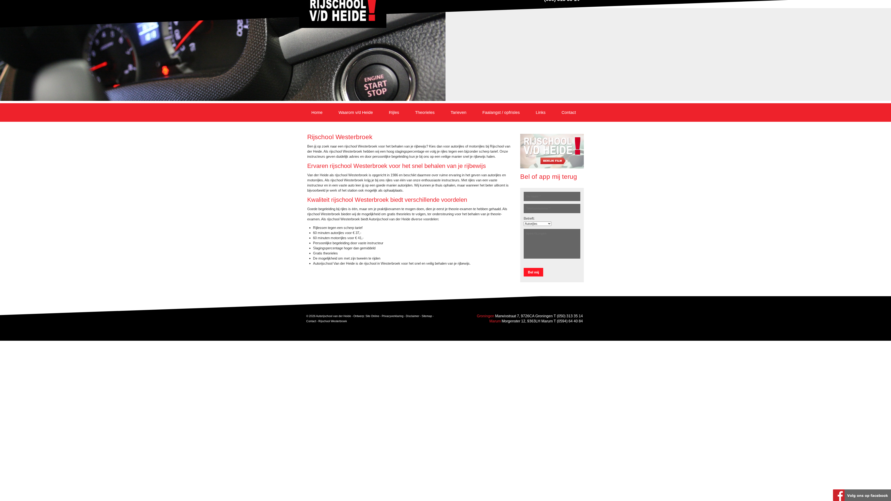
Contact (311, 321)
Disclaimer (412, 316)
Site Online (372, 316)
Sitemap (427, 316)
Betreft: (529, 218)
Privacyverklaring (393, 316)
